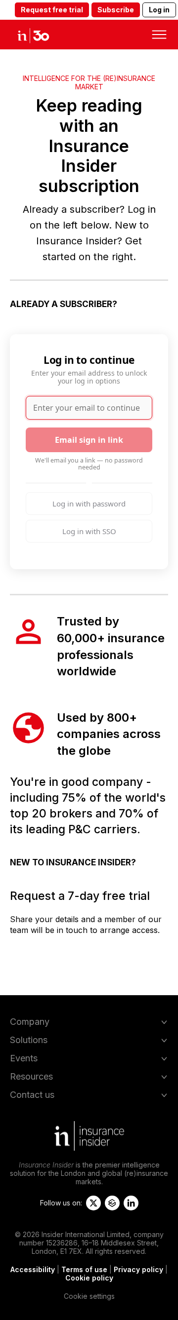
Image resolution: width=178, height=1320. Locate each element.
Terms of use (84, 1269)
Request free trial (52, 9)
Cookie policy (89, 1278)
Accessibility (32, 1269)
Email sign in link (89, 439)
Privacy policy (138, 1269)
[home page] (42, 34)
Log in (159, 9)
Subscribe (115, 9)
